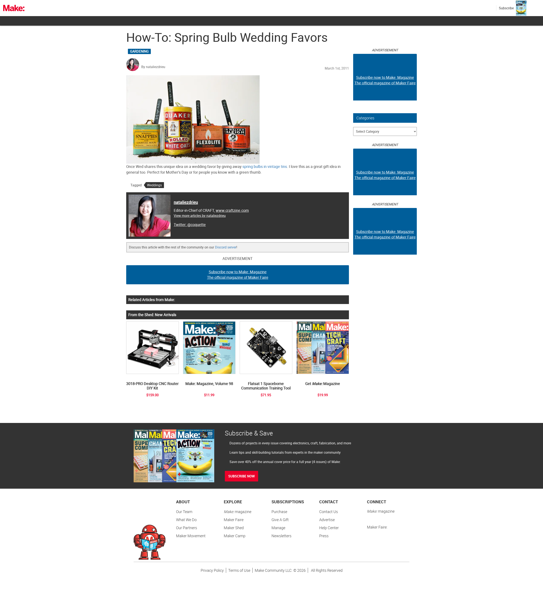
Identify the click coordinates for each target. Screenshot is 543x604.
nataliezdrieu (186, 202)
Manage (278, 527)
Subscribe (506, 8)
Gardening (139, 51)
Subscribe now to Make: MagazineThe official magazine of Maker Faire (237, 274)
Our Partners (186, 527)
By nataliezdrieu (153, 66)
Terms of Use (239, 570)
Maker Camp (234, 535)
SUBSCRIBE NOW (241, 476)
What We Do (186, 519)
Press (324, 535)
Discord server (225, 247)
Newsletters (281, 535)
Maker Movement (191, 535)
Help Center (329, 527)
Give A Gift (280, 519)
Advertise (327, 519)
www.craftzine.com (232, 210)
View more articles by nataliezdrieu (200, 215)
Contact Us (328, 511)
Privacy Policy (212, 570)
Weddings (154, 185)
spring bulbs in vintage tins (264, 166)
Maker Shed (234, 527)
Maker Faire (234, 519)
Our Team (184, 511)
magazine (237, 511)
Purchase (279, 511)
